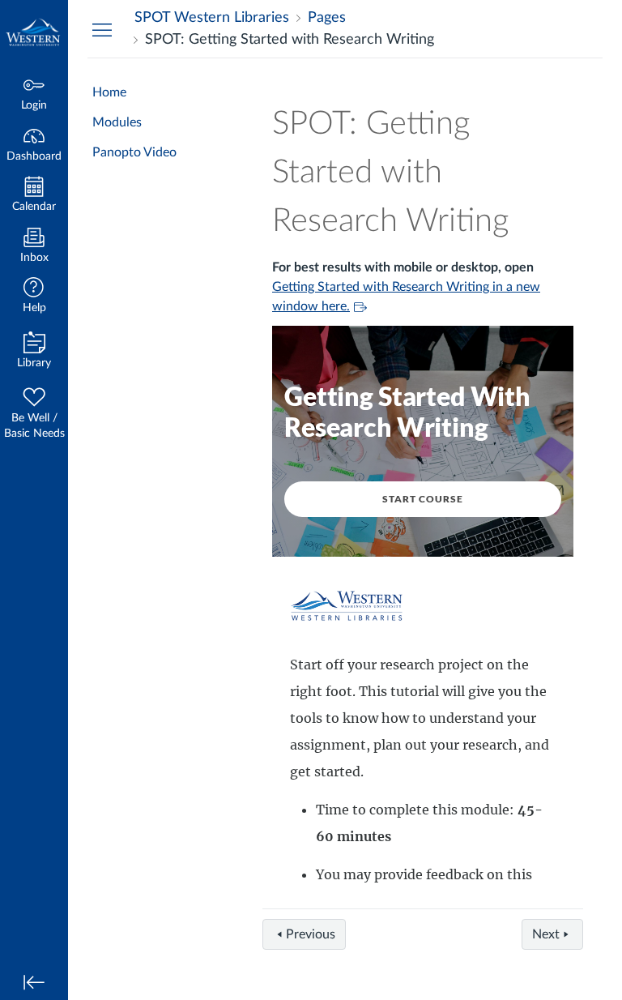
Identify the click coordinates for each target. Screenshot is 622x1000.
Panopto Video (134, 152)
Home (109, 92)
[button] (34, 297)
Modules (117, 122)
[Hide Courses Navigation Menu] (102, 29)
